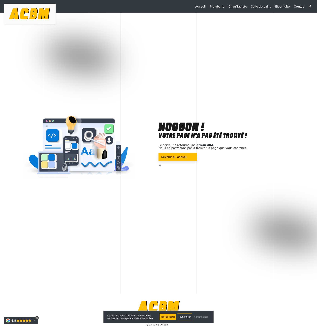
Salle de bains (261, 6)
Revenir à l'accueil (174, 157)
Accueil (200, 6)
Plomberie (217, 6)
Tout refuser (184, 316)
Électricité (282, 6)
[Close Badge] (37, 318)
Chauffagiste (237, 6)
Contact (299, 6)
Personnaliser (201, 316)
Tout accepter (168, 316)
